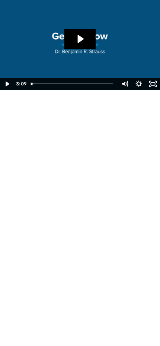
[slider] (73, 84)
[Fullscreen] (153, 84)
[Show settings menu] (139, 84)
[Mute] (125, 84)
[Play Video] (7, 84)
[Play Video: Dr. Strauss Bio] (80, 39)
